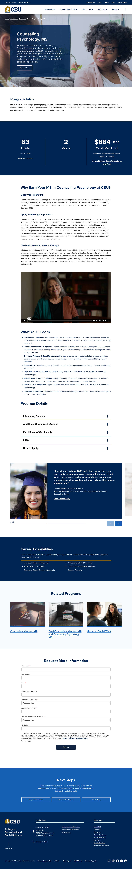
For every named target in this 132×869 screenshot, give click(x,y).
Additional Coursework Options (40, 424)
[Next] (118, 523)
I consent (27, 741)
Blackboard (97, 832)
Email (23, 683)
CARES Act (78, 861)
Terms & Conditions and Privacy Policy (75, 738)
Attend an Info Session (66, 800)
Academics (49, 9)
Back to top (8, 848)
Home (7, 19)
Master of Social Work (99, 631)
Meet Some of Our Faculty (37, 432)
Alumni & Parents (24, 2)
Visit (99, 2)
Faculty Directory (99, 843)
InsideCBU (97, 827)
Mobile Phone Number (29, 691)
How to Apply (30, 448)
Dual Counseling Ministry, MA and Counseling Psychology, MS (65, 634)
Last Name (25, 674)
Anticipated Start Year (29, 708)
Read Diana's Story (62, 498)
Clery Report (67, 861)
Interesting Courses (34, 416)
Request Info (91, 2)
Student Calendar (99, 837)
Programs (22, 19)
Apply (107, 2)
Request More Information (70, 830)
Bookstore (97, 840)
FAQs (26, 440)
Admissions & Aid (67, 9)
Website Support (90, 861)
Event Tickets (122, 2)
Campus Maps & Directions (71, 827)
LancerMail (97, 830)
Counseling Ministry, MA (23, 631)
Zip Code (24, 725)
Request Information (36, 800)
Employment (66, 832)
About (114, 9)
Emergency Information (101, 846)
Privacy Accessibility (44, 861)
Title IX (57, 861)
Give (113, 2)
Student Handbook (100, 835)
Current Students (10, 2)
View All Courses (25, 158)
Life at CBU (86, 9)
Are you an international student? (32, 716)
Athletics (101, 9)
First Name (25, 666)
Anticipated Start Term (29, 700)
